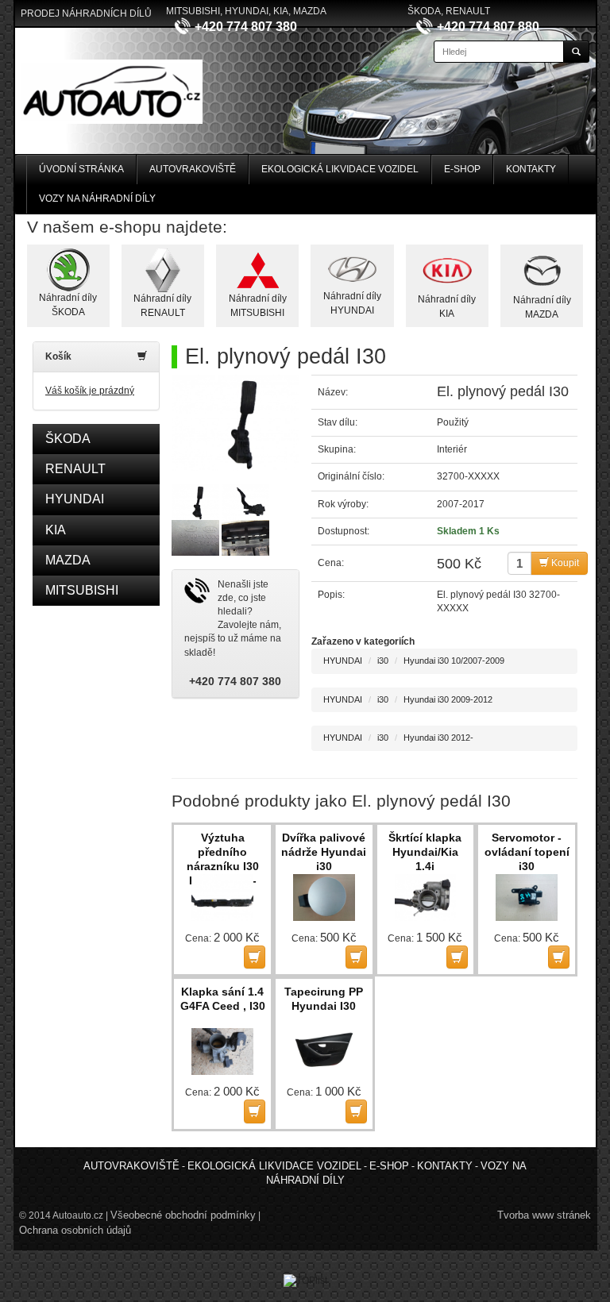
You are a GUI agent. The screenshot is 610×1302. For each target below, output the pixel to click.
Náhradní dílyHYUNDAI (352, 303)
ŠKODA (68, 438)
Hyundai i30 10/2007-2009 (453, 660)
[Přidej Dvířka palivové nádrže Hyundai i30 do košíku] (356, 957)
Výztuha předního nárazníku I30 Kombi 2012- (223, 852)
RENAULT (75, 469)
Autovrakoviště (192, 169)
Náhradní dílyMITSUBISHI (258, 305)
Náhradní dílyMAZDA (542, 307)
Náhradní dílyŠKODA (68, 304)
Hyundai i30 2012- (438, 737)
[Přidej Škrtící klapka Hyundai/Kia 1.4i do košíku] (457, 957)
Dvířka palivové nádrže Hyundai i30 (323, 851)
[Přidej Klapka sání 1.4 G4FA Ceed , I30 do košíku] (254, 1111)
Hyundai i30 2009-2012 (447, 699)
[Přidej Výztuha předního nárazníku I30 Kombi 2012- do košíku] (254, 957)
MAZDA (68, 560)
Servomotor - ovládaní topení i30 (527, 851)
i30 (382, 660)
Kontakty (531, 169)
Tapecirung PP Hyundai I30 (323, 998)
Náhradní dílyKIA (447, 306)
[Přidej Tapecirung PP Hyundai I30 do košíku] (356, 1111)
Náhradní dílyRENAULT (162, 305)
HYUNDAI (74, 499)
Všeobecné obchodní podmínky (183, 1215)
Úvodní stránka (81, 169)
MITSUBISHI (81, 590)
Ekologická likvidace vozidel (340, 169)
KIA (55, 530)
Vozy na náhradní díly (97, 198)
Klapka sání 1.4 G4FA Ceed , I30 (222, 998)
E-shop (462, 169)
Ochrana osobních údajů (75, 1230)
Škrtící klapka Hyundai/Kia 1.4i (424, 851)
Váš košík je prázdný (89, 390)
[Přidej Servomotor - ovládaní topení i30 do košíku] (558, 957)
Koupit (564, 562)
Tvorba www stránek (544, 1215)
